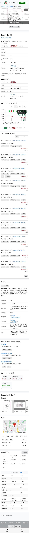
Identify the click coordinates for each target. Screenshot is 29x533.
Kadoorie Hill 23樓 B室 (19, 140)
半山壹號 (24, 456)
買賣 (17, 136)
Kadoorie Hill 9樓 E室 (19, 250)
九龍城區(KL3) (14, 322)
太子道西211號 (7, 37)
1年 (11, 106)
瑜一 (4, 467)
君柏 (13, 463)
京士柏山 (24, 459)
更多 (26, 276)
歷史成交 (25, 136)
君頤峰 (14, 459)
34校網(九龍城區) (15, 317)
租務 (21, 136)
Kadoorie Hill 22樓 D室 (19, 261)
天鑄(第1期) (14, 456)
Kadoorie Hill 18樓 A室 (19, 208)
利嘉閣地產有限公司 (6, 353)
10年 (20, 106)
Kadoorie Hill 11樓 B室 (19, 180)
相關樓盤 (12, 315)
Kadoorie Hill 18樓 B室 (19, 222)
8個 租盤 (12, 94)
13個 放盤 (13, 66)
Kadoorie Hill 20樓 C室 (19, 236)
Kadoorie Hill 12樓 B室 (19, 154)
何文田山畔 (5, 464)
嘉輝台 (23, 463)
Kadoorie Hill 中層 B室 (19, 168)
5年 (15, 106)
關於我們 (11, 522)
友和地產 (3, 344)
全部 (25, 106)
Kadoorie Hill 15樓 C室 (19, 194)
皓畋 (4, 456)
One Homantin (5, 460)
